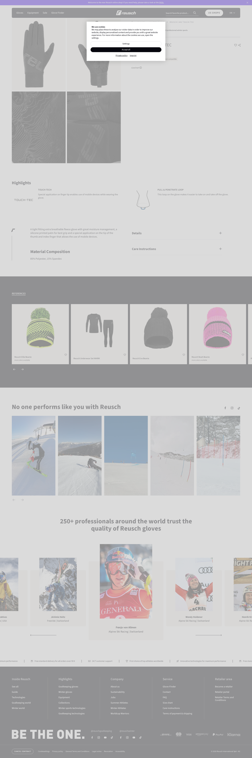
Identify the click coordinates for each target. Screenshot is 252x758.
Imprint (133, 55)
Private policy (121, 55)
